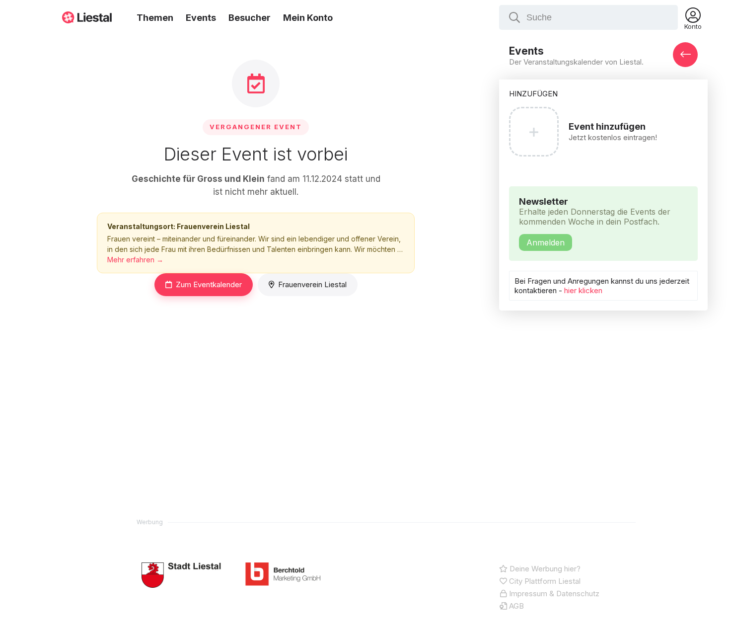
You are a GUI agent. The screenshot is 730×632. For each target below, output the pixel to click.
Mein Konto (308, 17)
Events (201, 17)
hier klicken (583, 290)
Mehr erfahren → (135, 259)
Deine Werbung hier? (544, 568)
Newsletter (594, 221)
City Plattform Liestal (544, 581)
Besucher (249, 17)
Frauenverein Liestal (312, 284)
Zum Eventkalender (209, 284)
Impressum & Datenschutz (553, 593)
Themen (155, 17)
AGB (515, 606)
